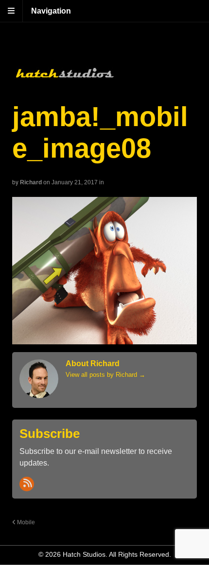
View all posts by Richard (105, 374)
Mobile (25, 522)
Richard (31, 182)
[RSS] (26, 484)
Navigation (51, 11)
